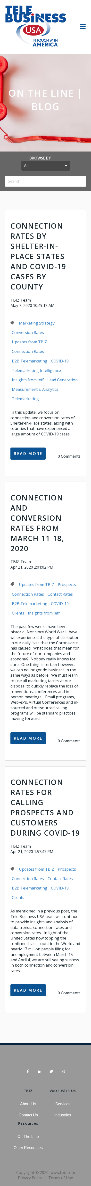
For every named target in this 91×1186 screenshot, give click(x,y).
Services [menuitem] (62, 1104)
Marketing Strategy (37, 323)
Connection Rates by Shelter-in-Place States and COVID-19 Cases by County (38, 256)
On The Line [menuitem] (28, 1137)
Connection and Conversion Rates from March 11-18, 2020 (37, 523)
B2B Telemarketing (29, 361)
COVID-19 (60, 361)
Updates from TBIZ (29, 342)
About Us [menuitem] (28, 1104)
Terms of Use (60, 1177)
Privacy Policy (30, 1177)
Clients (18, 613)
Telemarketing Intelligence (36, 370)
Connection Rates (28, 351)
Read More (28, 453)
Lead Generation (62, 380)
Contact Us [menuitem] (28, 1115)
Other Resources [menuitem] (28, 1148)
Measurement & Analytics (35, 389)
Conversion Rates (28, 332)
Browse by (40, 158)
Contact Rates (60, 594)
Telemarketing (25, 398)
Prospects (67, 584)
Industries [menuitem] (62, 1115)
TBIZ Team (20, 300)
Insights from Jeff (28, 380)
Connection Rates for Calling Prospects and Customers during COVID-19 (45, 807)
